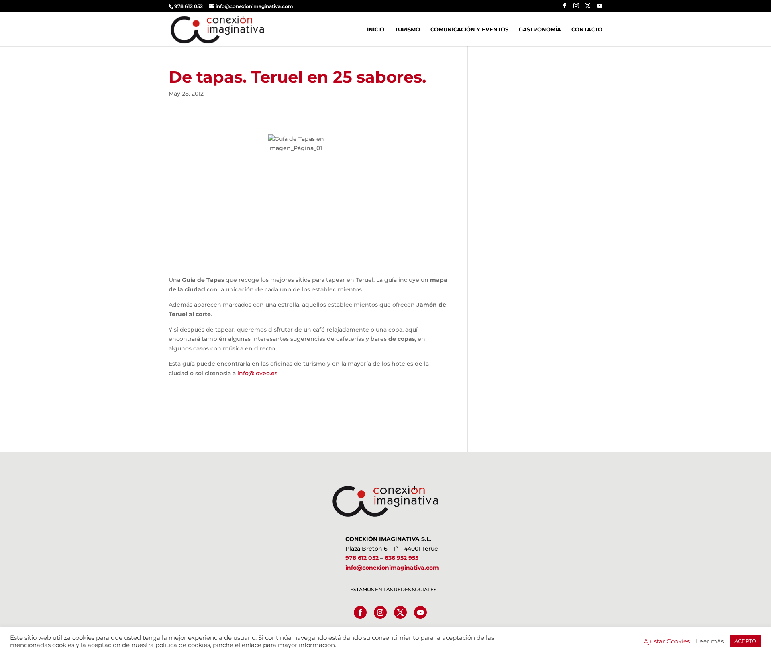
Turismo (407, 29)
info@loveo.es (257, 373)
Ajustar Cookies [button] (667, 641)
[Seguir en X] (400, 612)
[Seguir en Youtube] (420, 612)
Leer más (710, 641)
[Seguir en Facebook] (360, 612)
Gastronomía (540, 29)
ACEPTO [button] (745, 641)
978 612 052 (362, 557)
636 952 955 (401, 557)
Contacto (586, 29)
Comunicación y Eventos (469, 29)
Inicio (375, 29)
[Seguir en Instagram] (380, 612)
